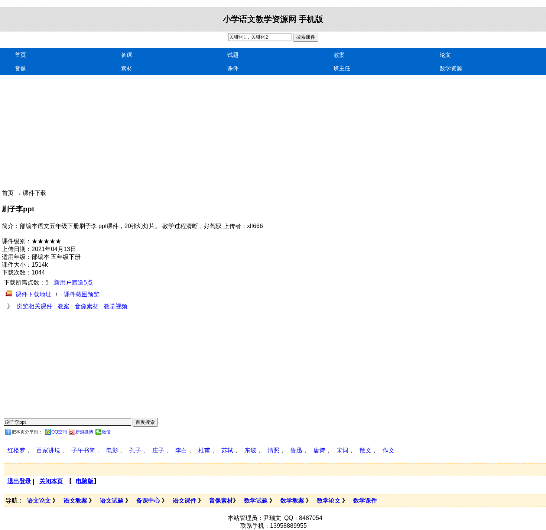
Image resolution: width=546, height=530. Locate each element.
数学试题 (256, 500)
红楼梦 (16, 450)
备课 (126, 55)
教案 (339, 55)
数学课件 (365, 500)
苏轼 (227, 450)
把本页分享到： (27, 432)
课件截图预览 (82, 294)
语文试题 (112, 500)
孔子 (135, 450)
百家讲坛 (48, 450)
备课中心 (148, 500)
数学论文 (329, 500)
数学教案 (292, 500)
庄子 (158, 450)
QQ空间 (59, 432)
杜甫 (204, 450)
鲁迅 (296, 450)
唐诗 (319, 450)
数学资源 (451, 68)
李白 (181, 450)
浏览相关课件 (34, 306)
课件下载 (34, 193)
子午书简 (83, 450)
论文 (445, 55)
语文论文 (39, 500)
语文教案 (75, 500)
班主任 (342, 68)
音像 (20, 68)
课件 (232, 68)
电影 (112, 450)
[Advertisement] (223, 137)
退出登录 (19, 481)
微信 (106, 432)
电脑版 (85, 481)
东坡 (250, 450)
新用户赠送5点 (73, 282)
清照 (273, 450)
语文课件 (184, 500)
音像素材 (86, 306)
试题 (232, 55)
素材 (126, 68)
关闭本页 (51, 481)
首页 (20, 55)
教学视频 (115, 306)
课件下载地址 (33, 294)
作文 (388, 450)
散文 (365, 450)
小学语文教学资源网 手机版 (273, 19)
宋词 (342, 450)
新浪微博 (84, 432)
